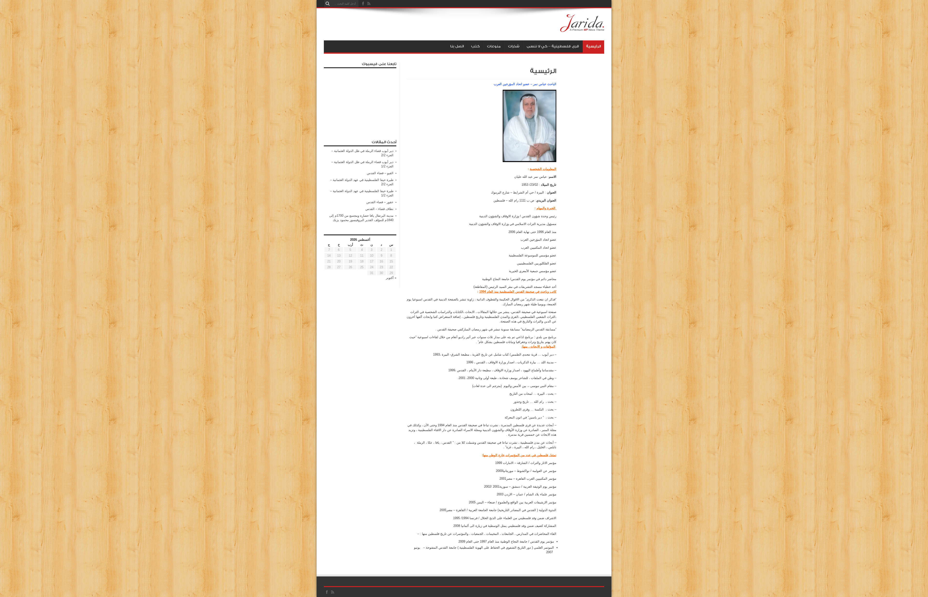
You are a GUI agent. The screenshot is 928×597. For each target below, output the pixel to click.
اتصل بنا (457, 46)
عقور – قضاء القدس (379, 202)
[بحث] (327, 3)
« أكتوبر (391, 278)
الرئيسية (593, 46)
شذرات (513, 46)
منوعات (494, 46)
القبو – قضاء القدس (380, 173)
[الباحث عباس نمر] (582, 28)
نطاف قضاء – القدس (379, 209)
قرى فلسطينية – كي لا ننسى (553, 46)
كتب (475, 46)
